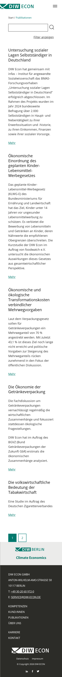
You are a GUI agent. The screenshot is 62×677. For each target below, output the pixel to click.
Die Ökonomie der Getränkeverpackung (26, 389)
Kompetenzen (17, 606)
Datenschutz (22, 658)
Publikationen (18, 617)
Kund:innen (16, 612)
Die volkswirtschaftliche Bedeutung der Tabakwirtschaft (29, 487)
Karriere (14, 632)
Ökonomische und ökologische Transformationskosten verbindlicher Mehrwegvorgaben (29, 299)
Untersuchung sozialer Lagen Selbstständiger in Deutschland (30, 55)
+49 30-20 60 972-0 (22, 591)
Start (11, 17)
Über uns (14, 623)
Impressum (37, 658)
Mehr (12, 143)
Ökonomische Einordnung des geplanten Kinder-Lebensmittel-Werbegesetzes (24, 165)
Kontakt (14, 638)
